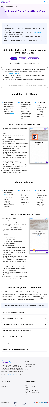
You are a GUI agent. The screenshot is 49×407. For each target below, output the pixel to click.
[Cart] (44, 2)
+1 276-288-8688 (10, 375)
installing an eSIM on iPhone (21, 62)
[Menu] (47, 2)
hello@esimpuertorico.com (11, 377)
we (5, 194)
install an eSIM (37, 32)
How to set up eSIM (9, 6)
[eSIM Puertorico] (6, 2)
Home (2, 6)
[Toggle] (45, 312)
